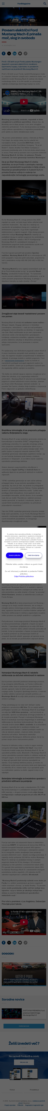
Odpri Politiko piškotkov (24, 576)
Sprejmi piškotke (14, 555)
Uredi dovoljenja (33, 555)
